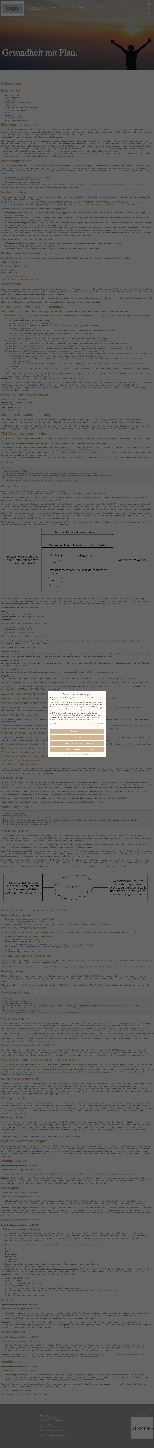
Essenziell (56, 724)
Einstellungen (70, 719)
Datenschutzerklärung (79, 717)
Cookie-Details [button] (67, 754)
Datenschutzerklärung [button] (78, 754)
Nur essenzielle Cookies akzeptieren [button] (77, 743)
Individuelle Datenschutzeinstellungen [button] (77, 750)
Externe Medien (97, 724)
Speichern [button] (77, 737)
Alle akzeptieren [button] (77, 731)
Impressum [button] (88, 754)
